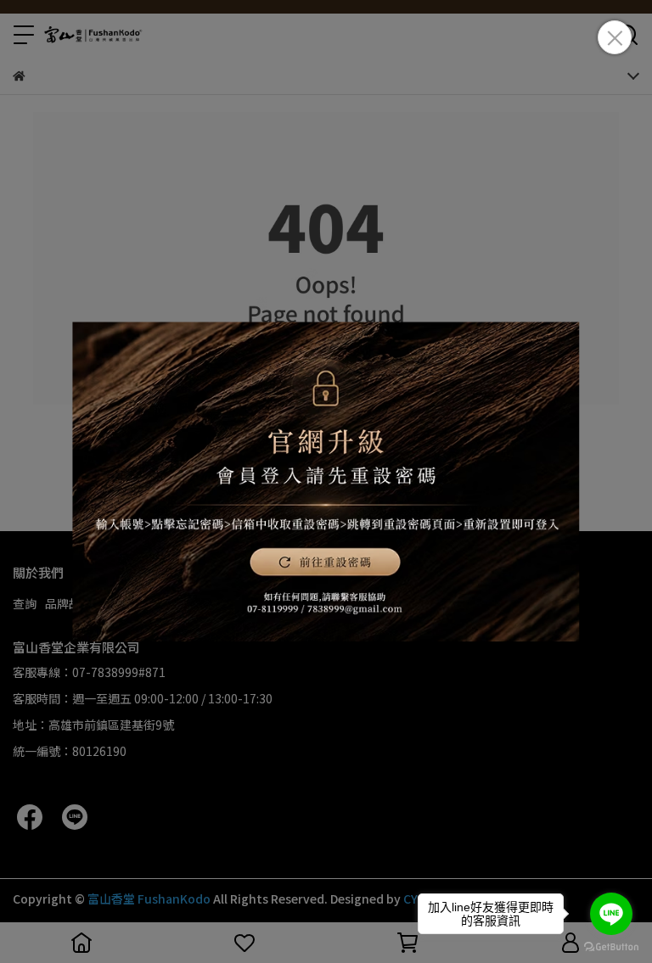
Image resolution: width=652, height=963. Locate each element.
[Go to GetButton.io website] (611, 946)
